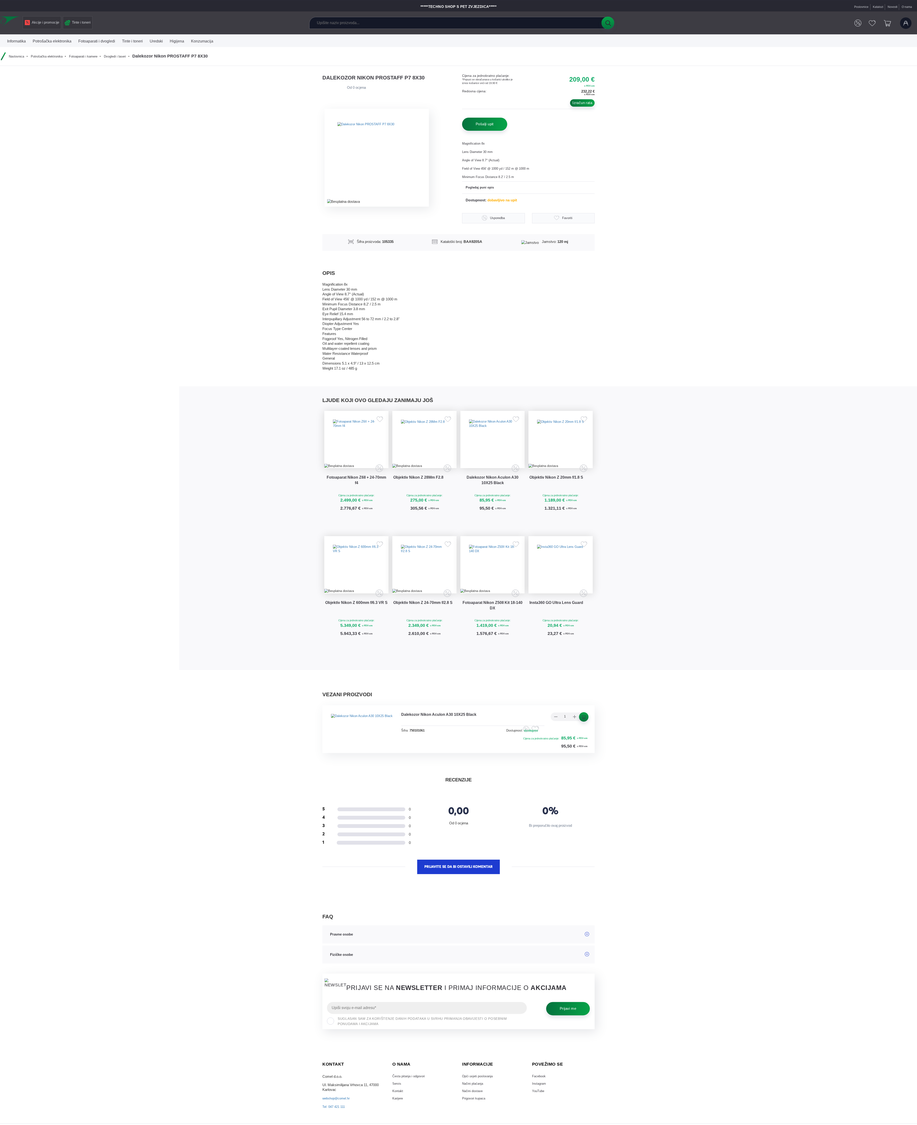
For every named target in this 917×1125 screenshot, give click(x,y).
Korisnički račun (904, 23)
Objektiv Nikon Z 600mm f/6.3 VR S (356, 626)
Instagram (540, 1109)
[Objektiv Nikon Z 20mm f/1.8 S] (560, 444)
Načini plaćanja (474, 1109)
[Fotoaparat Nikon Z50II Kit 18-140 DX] (492, 581)
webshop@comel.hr (338, 1122)
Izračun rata (582, 103)
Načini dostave (473, 1118)
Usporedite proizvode (853, 23)
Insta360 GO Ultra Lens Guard (560, 623)
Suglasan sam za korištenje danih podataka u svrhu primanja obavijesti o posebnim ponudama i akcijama (422, 1045)
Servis (397, 1109)
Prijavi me (568, 1033)
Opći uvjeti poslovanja (479, 1101)
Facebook (540, 1101)
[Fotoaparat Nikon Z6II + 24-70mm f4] (356, 444)
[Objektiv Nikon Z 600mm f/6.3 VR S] (356, 581)
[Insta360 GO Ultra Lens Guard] (560, 581)
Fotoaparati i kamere (91, 56)
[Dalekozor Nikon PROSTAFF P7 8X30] (379, 157)
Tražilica (607, 22)
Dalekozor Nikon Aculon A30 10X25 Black (493, 489)
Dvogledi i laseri (126, 56)
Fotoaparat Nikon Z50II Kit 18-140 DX (492, 626)
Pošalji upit (485, 124)
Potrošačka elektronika (51, 56)
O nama (906, 7)
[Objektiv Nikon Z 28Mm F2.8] (424, 444)
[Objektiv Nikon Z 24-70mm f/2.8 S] (424, 581)
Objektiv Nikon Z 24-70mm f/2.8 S (424, 626)
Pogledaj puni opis (481, 188)
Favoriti (869, 23)
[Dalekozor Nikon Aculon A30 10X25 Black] (492, 444)
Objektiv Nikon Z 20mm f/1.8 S (560, 486)
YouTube (539, 1118)
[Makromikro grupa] (10, 21)
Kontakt (398, 1118)
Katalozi (875, 7)
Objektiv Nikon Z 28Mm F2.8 (422, 486)
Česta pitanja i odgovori (410, 1101)
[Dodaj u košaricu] (371, 531)
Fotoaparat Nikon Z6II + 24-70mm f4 (356, 489)
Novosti (890, 7)
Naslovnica (17, 56)
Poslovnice (857, 7)
